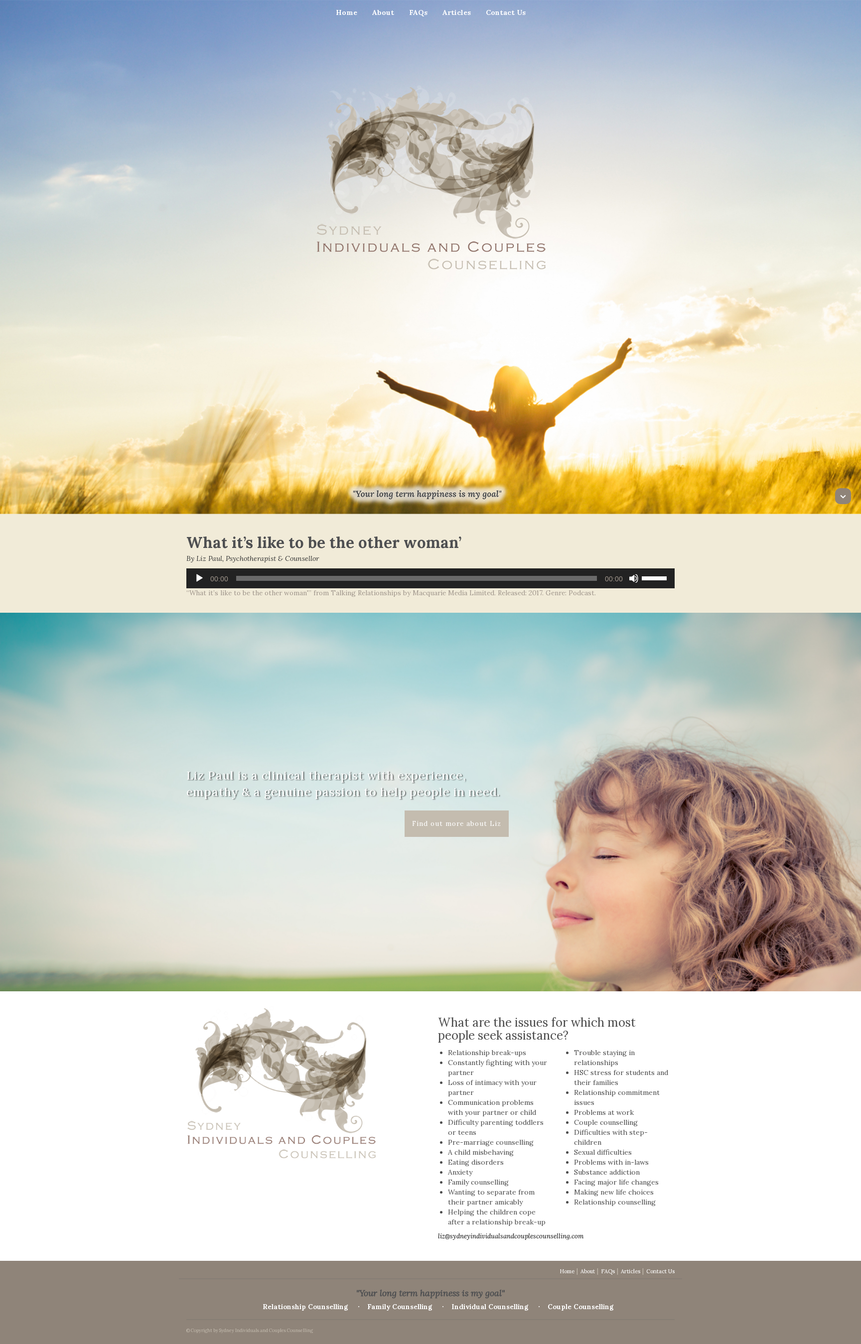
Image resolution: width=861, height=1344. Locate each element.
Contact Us (506, 12)
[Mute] (634, 578)
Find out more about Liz (456, 823)
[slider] (656, 577)
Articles (456, 12)
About (383, 12)
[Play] (199, 578)
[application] (430, 578)
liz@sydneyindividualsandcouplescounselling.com (510, 1236)
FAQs (418, 12)
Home (346, 12)
